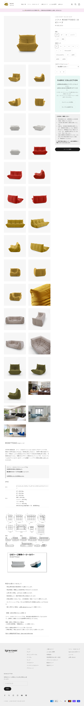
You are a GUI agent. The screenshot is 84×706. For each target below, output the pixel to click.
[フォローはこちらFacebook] (5, 695)
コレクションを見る (67, 102)
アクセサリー (30, 662)
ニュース (71, 654)
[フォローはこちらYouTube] (22, 695)
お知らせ (60, 4)
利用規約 (49, 654)
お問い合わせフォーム (25, 607)
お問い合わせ (72, 657)
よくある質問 (52, 4)
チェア (28, 652)
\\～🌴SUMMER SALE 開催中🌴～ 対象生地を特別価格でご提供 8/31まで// (42, 10)
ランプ (28, 660)
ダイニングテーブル (32, 654)
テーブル (29, 657)
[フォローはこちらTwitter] (9, 695)
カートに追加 (67, 149)
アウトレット (30, 668)
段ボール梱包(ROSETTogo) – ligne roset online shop (19, 633)
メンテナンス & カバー (33, 665)
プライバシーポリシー (52, 660)
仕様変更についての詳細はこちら (15, 476)
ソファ (28, 649)
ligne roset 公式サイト (74, 652)
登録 (7, 689)
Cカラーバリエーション (61, 64)
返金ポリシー (50, 665)
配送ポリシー (50, 662)
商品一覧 (23, 4)
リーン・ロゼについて (33, 4)
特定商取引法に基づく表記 (53, 657)
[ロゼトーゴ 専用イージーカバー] (27, 562)
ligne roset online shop (63, 16)
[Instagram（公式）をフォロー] (13, 695)
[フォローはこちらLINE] (26, 695)
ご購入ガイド (44, 4)
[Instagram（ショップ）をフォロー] (17, 695)
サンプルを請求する (67, 107)
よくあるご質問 (51, 652)
